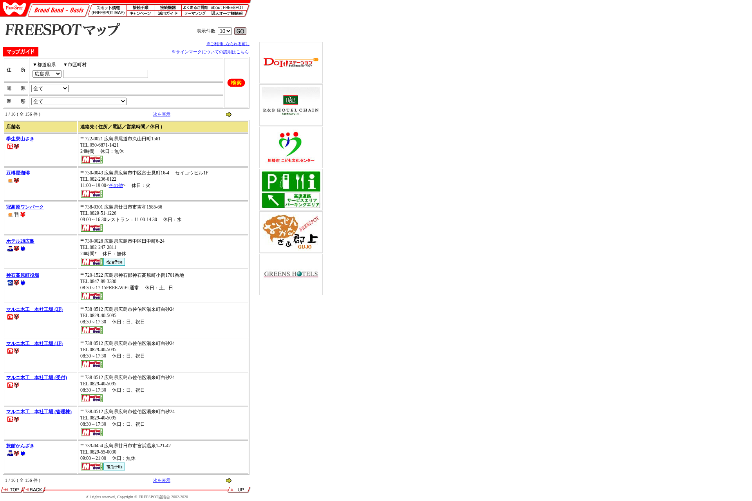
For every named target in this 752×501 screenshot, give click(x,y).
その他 (116, 185)
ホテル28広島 (20, 241)
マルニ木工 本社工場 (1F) (34, 343)
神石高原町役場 (22, 275)
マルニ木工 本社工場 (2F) (34, 309)
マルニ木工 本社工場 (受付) (36, 377)
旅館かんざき (20, 445)
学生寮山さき (20, 139)
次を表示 (161, 114)
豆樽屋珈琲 (18, 173)
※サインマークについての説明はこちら (210, 51)
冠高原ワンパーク (25, 207)
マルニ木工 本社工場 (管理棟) (39, 411)
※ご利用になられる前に (227, 44)
